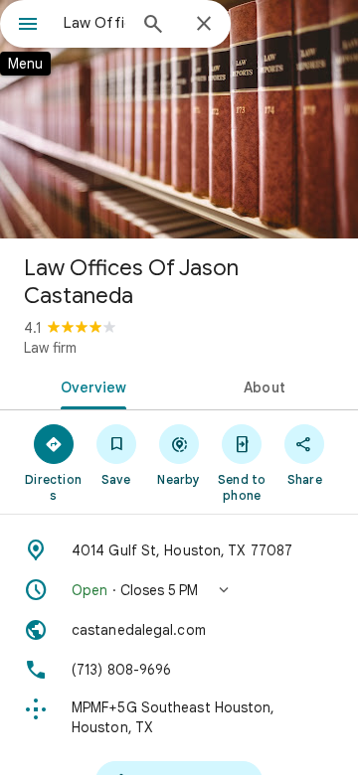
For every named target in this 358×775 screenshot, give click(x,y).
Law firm (50, 348)
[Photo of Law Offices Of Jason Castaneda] (179, 119)
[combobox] (94, 23)
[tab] (90, 385)
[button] (179, 590)
